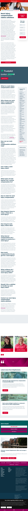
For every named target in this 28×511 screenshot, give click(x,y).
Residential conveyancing (22, 152)
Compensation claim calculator (22, 16)
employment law (17, 475)
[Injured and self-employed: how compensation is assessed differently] (14, 375)
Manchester (10, 469)
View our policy (19, 490)
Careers (2, 475)
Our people (2, 472)
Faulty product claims (22, 117)
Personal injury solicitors (10, 10)
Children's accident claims (22, 105)
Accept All (3, 507)
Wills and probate (22, 150)
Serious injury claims (22, 129)
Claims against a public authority (22, 155)
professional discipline (21, 474)
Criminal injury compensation (22, 108)
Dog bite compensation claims (22, 111)
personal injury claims (22, 472)
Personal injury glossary (22, 134)
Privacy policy (16, 498)
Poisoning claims (22, 132)
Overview (21, 91)
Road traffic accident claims (22, 127)
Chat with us (14, 431)
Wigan (9, 471)
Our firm (2, 473)
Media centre (3, 474)
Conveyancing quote (24, 462)
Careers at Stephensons (16, 462)
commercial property (18, 476)
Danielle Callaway (21, 349)
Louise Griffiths (7, 349)
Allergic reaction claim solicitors (22, 100)
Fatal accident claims (22, 115)
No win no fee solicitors (22, 93)
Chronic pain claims (21, 107)
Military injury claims (22, 124)
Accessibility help (17, 497)
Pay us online (3, 462)
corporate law (21, 475)
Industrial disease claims (22, 122)
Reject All (9, 507)
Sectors (2, 470)
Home (2, 10)
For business (3, 469)
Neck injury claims (16, 10)
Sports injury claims (22, 131)
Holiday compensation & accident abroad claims (22, 119)
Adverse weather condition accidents (22, 98)
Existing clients (12, 464)
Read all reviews (4, 78)
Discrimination (22, 153)
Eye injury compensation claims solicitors (22, 138)
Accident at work (22, 94)
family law (19, 473)
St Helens (9, 470)
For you (5, 10)
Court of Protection (21, 136)
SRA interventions (9, 462)
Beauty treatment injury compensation (22, 103)
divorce (21, 473)
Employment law (22, 149)
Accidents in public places (22, 96)
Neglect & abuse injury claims (22, 125)
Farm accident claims (22, 113)
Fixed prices (2, 471)
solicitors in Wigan (20, 470)
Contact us (16, 464)
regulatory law (24, 475)
